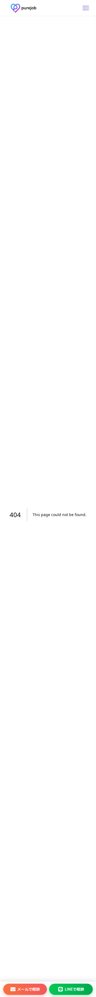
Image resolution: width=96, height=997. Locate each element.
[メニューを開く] (86, 8)
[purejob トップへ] (23, 8)
